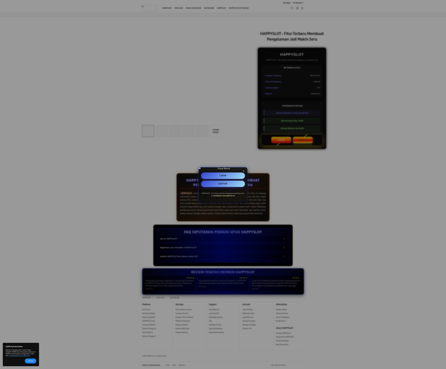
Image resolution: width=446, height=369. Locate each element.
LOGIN (223, 176)
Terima (30, 361)
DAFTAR (223, 184)
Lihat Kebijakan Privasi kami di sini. (19, 355)
